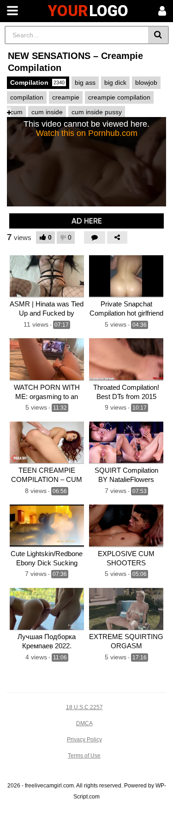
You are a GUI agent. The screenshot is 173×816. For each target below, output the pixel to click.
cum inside (47, 112)
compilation (26, 97)
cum (16, 112)
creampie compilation (119, 97)
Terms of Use (84, 755)
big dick (115, 82)
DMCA (84, 723)
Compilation (37, 82)
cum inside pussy (97, 112)
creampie (65, 97)
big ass (85, 82)
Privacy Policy (84, 739)
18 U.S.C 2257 (84, 707)
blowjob (146, 82)
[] (158, 35)
